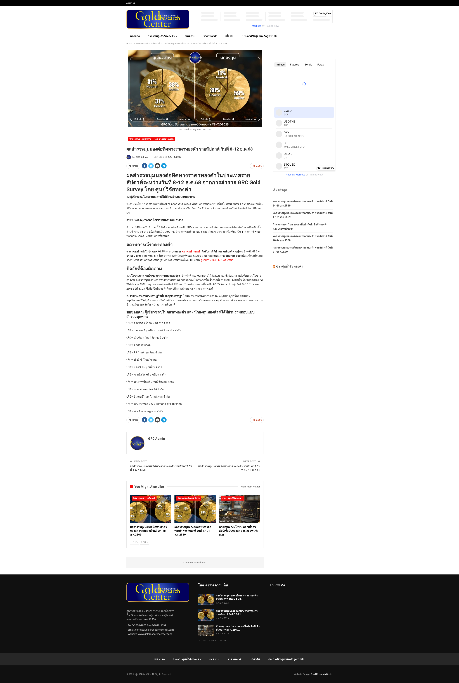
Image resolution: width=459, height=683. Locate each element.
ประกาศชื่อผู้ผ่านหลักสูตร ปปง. (260, 36)
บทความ (190, 36)
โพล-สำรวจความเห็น (164, 139)
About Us (130, 3)
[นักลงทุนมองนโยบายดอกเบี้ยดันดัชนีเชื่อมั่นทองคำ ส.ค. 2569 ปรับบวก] (239, 509)
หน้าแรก (135, 36)
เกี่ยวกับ (229, 36)
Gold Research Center (322, 674)
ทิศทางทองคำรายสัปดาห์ (140, 139)
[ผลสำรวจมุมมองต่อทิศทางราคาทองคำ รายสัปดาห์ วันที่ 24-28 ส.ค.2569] (150, 509)
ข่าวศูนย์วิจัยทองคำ (289, 266)
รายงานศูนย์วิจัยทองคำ (161, 36)
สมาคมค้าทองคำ (191, 251)
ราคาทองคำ (210, 36)
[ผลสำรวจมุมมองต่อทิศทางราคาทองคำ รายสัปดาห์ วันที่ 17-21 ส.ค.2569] (195, 509)
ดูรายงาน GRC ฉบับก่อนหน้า (216, 260)
